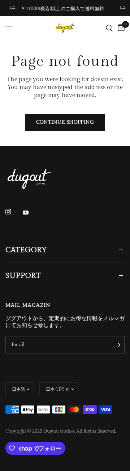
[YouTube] (31, 213)
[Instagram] (13, 212)
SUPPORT (23, 275)
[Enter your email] (117, 344)
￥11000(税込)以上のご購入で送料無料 (61, 8)
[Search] (109, 28)
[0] (120, 28)
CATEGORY (26, 250)
